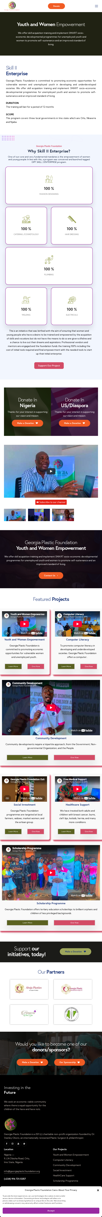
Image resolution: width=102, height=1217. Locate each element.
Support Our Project (49, 365)
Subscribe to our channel (52, 502)
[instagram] (12, 1143)
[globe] (24, 1143)
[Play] (51, 471)
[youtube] (18, 1143)
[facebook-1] (6, 1143)
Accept (51, 1210)
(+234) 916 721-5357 (15, 1178)
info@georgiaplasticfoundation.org (22, 1171)
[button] (98, 1190)
